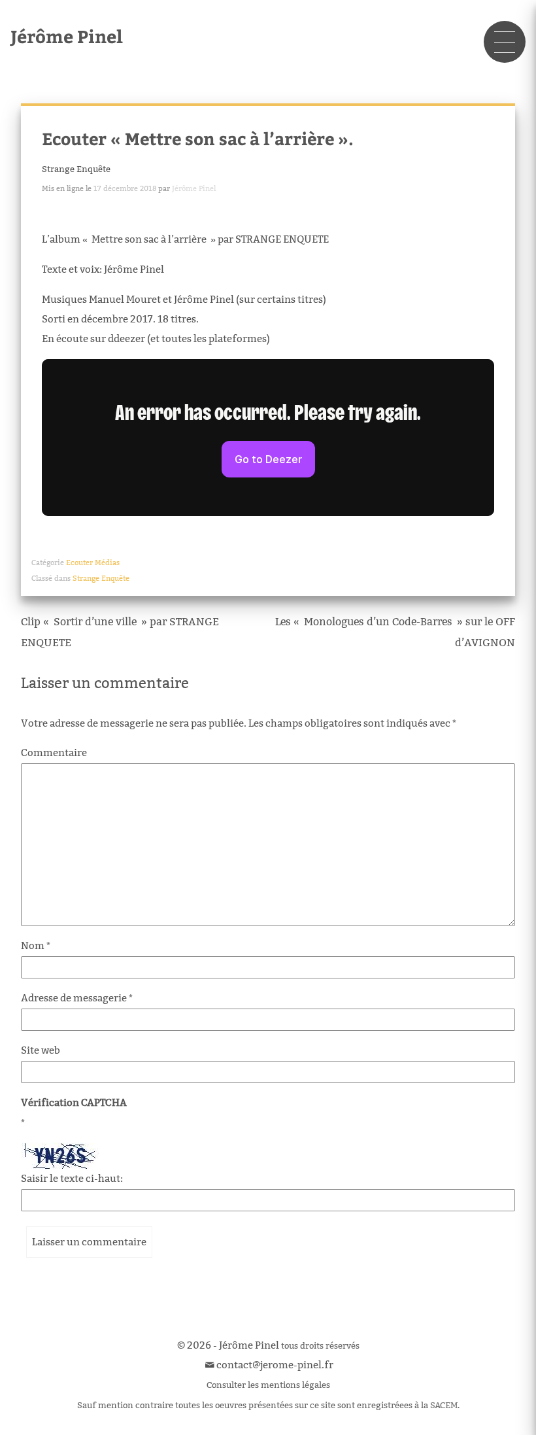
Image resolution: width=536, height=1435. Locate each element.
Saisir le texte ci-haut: (72, 1178)
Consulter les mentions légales (268, 1384)
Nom (35, 945)
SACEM (444, 1405)
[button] (505, 42)
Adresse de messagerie (77, 998)
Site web (40, 1050)
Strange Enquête (76, 169)
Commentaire (54, 752)
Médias (107, 562)
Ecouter (79, 562)
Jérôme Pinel (66, 36)
